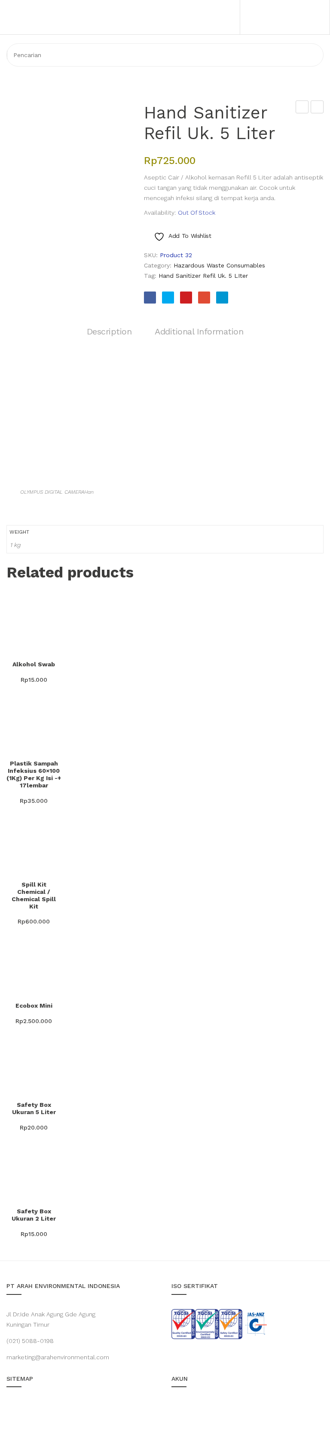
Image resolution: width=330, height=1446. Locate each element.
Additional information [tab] (199, 331)
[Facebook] (150, 298)
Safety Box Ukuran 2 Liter (34, 1215)
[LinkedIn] (222, 298)
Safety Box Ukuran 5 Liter (34, 1108)
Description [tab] (109, 331)
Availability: (160, 212)
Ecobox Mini (33, 1005)
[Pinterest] (186, 298)
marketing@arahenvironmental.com (57, 1357)
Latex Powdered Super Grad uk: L (317, 108)
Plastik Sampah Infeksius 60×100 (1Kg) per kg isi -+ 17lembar (33, 774)
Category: (157, 265)
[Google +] (204, 298)
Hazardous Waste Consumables (219, 265)
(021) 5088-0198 (30, 1340)
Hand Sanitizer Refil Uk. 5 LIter (203, 275)
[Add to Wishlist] (17, 644)
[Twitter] (168, 298)
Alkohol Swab (33, 664)
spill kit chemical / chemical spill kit (34, 895)
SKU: (151, 255)
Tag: (150, 275)
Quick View (38, 644)
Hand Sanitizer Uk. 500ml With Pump (302, 108)
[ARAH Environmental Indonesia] (69, 55)
